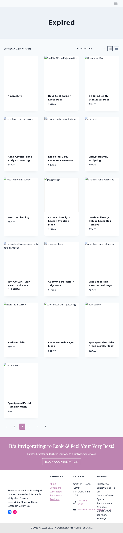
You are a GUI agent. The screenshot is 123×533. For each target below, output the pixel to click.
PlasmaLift (15, 95)
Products (54, 499)
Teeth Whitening (18, 217)
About (53, 483)
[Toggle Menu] (116, 3)
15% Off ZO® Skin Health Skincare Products (19, 285)
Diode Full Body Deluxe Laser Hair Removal (100, 221)
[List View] (116, 48)
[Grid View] (110, 48)
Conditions (55, 487)
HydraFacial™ (16, 342)
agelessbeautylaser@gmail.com (94, 509)
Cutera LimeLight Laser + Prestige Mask (59, 221)
